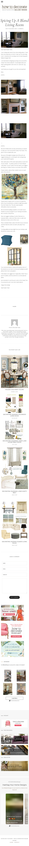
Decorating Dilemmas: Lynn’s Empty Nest (14, 492)
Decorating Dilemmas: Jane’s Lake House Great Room (14, 441)
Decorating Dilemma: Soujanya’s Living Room (14, 415)
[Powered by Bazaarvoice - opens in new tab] (14, 701)
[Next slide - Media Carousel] (26, 808)
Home (11, 842)
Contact (16, 842)
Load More (11, 699)
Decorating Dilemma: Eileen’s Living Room (14, 542)
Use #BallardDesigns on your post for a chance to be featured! (13, 664)
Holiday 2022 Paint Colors (14, 389)
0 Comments (20, 28)
